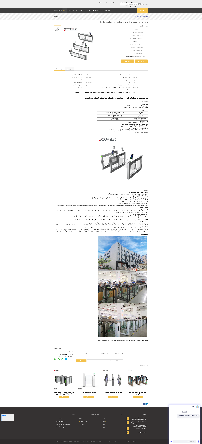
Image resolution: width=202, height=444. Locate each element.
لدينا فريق (105, 427)
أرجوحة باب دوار (60, 421)
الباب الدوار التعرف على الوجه (63, 424)
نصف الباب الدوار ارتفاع (103, 340)
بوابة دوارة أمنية (140, 340)
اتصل (81, 361)
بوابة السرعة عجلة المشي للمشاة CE (113, 392)
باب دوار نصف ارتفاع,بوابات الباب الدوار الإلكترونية (123, 340)
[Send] (171, 441)
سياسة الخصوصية (143, 441)
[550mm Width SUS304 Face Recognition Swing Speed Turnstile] (57, 29)
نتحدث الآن (142, 10)
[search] (139, 4)
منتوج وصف (69, 69)
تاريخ (104, 421)
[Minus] (171, 407)
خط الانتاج (81, 418)
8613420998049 (68, 357)
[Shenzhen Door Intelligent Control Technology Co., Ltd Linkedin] (147, 404)
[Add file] (198, 441)
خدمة (104, 424)
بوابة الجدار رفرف (60, 427)
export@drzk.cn (142, 432)
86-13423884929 (63, 354)
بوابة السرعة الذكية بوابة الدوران (88, 392)
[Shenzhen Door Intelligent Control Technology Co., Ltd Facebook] (144, 404)
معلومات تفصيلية (59, 69)
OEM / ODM (84, 421)
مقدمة (104, 418)
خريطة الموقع (134, 441)
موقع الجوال (127, 441)
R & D (82, 424)
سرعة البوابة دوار (60, 418)
